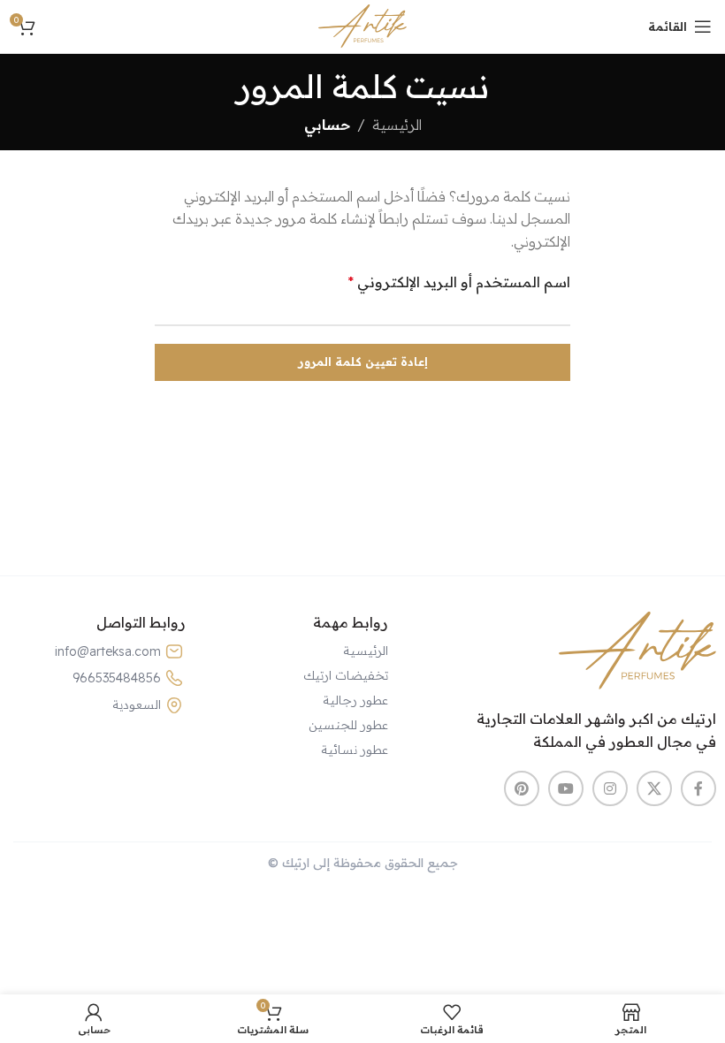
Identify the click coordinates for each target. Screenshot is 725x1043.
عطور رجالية (355, 700)
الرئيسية (397, 124)
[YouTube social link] (566, 788)
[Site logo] (362, 25)
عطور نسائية (354, 750)
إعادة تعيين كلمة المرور (363, 361)
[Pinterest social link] (521, 788)
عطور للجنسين (348, 725)
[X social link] (654, 788)
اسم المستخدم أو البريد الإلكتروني (458, 282)
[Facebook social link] (698, 788)
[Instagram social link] (610, 788)
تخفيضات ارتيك (345, 675)
